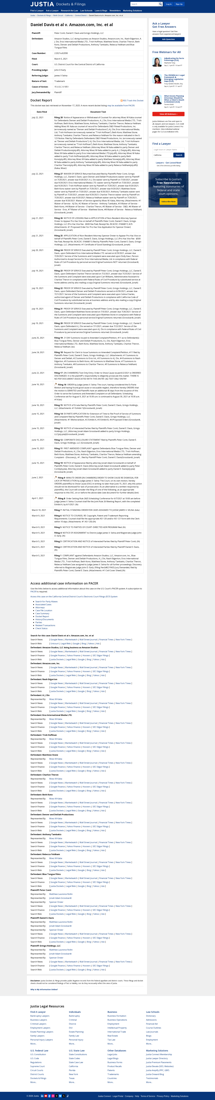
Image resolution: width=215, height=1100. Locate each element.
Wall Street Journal (88, 639)
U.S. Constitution (38, 1054)
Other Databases (117, 1050)
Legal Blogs (113, 1058)
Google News (57, 639)
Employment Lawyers (40, 1027)
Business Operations (117, 1019)
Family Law (74, 1035)
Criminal (73, 1019)
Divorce (72, 1023)
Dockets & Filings (38, 1078)
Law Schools (86, 11)
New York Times (123, 639)
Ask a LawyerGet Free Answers (164, 25)
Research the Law (69, 11)
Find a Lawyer (37, 11)
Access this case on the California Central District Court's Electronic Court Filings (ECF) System (73, 596)
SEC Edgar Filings (101, 655)
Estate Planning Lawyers (41, 1031)
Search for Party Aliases (46, 601)
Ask (98, 643)
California (73, 1066)
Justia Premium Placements (158, 1062)
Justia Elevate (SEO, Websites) (160, 1066)
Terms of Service (148, 1096)
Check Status (41, 628)
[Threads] (56, 1095)
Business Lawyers (38, 1019)
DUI (71, 1027)
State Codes (74, 1058)
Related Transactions (45, 625)
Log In (169, 4)
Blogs (148, 1035)
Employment (113, 1023)
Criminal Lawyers (38, 1023)
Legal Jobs (112, 1054)
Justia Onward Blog (155, 1074)
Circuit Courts (36, 1070)
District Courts (37, 1074)
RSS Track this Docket (133, 100)
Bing (84, 643)
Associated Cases (43, 604)
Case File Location (43, 610)
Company (129, 1096)
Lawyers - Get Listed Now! (168, 162)
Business (112, 1011)
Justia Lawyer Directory (157, 1058)
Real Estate (113, 1035)
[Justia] (42, 4)
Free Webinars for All (166, 52)
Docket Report (42, 616)
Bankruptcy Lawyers (39, 1015)
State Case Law (76, 1062)
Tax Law (111, 1039)
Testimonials (152, 1078)
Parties (38, 622)
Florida (72, 1070)
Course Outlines (153, 1027)
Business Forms (115, 1062)
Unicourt (55, 643)
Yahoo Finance (74, 655)
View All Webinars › (168, 114)
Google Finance (58, 655)
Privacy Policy (163, 1096)
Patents (111, 1070)
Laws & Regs (101, 11)
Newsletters (115, 11)
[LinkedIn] (42, 1095)
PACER (33, 591)
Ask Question (168, 39)
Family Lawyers (37, 1035)
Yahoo (91, 643)
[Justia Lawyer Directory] (67, 1095)
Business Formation (117, 1015)
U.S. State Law (77, 1050)
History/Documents (44, 619)
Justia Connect (104, 1096)
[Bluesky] (60, 1095)
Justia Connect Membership (159, 1054)
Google (76, 643)
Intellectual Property (117, 1027)
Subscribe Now (168, 201)
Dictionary (151, 1015)
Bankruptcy (74, 1015)
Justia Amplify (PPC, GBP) (157, 1070)
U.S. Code (34, 1058)
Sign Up (179, 4)
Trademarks (113, 1074)
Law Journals (152, 1031)
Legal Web (66, 643)
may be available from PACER (120, 105)
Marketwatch (71, 639)
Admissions (151, 1019)
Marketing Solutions (132, 11)
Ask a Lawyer (52, 11)
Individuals (75, 1011)
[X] (63, 1095)
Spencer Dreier (56, 902)
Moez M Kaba (55, 699)
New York (73, 1074)
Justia (36, 1096)
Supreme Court (37, 1066)
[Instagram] (53, 1095)
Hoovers (87, 655)
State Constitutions (78, 1054)
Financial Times (106, 639)
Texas (72, 1078)
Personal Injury (76, 1039)
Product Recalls (115, 1066)
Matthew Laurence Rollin (61, 894)
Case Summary (42, 613)
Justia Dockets (57, 659)
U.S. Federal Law (39, 1050)
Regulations (36, 1062)
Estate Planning (76, 1031)
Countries (112, 1078)
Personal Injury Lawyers (41, 1039)
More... (33, 1043)
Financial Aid (152, 1023)
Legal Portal (118, 1096)
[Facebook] (49, 1095)
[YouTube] (45, 1095)
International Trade (117, 1031)
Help (137, 1096)
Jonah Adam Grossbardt (60, 898)
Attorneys (40, 607)
